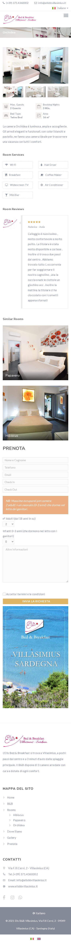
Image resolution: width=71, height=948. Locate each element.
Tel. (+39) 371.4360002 (23, 874)
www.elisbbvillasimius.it (23, 886)
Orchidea (19, 825)
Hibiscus (18, 815)
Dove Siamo (14, 831)
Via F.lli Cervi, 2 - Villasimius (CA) (28, 868)
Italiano (61, 7)
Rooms (11, 809)
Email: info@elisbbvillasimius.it (27, 880)
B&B (10, 803)
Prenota (12, 843)
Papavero (19, 820)
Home (10, 797)
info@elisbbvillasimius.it (52, 2)
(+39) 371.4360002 (16, 2)
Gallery (11, 837)
